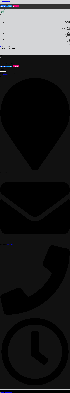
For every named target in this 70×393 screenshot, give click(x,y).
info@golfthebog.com (10, 244)
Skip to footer (4, 2)
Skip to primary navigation (6, 1)
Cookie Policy (4, 74)
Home (1, 46)
